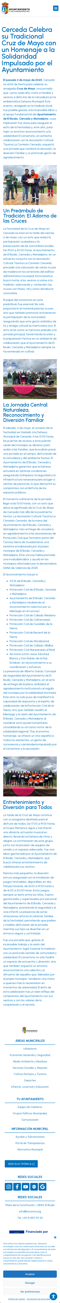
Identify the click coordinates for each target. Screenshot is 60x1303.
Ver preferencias (30, 1291)
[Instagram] (8, 1187)
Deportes (30, 1080)
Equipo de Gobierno (30, 1107)
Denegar (30, 1282)
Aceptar (30, 1274)
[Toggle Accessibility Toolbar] (53, 1296)
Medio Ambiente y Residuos (30, 1061)
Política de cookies (16, 1299)
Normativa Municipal (30, 1149)
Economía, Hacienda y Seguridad (30, 1055)
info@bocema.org (30, 1211)
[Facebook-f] (17, 1187)
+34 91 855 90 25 (32, 1217)
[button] (55, 1237)
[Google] (42, 1187)
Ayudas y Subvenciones (30, 1136)
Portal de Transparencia (30, 1143)
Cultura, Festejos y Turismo (30, 1074)
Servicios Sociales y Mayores (30, 1067)
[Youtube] (25, 1187)
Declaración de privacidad (38, 1299)
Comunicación (30, 1119)
